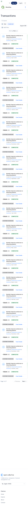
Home (2, 494)
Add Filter (6, 27)
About (2, 499)
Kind (8, 24)
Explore (3, 497)
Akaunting (8, 7)
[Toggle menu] (25, 3)
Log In (20, 3)
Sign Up (14, 3)
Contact (3, 502)
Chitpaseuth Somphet (16, 39)
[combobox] (13, 30)
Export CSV (23, 25)
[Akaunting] (3, 7)
